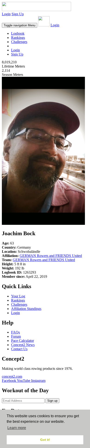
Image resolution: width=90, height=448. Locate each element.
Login (6, 14)
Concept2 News (23, 345)
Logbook (17, 33)
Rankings (18, 38)
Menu (19, 25)
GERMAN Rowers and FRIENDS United (51, 256)
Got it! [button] (45, 440)
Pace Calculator (22, 341)
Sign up (52, 400)
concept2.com (12, 376)
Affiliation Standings (26, 309)
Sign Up (18, 14)
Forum (16, 336)
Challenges (19, 42)
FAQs (15, 332)
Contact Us (19, 349)
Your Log (18, 296)
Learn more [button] (16, 428)
